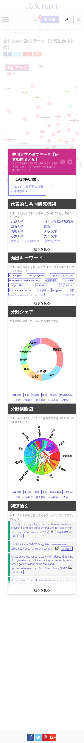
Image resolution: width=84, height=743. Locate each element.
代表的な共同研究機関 (27, 187)
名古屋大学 (52, 241)
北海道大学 (52, 246)
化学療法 (39, 300)
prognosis (58, 290)
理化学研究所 (64, 532)
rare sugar (15, 275)
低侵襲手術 (51, 280)
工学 (26, 395)
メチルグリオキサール (62, 275)
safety (55, 300)
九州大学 (50, 236)
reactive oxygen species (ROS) (26, 295)
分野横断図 (19, 191)
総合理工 (28, 400)
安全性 (70, 300)
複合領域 (40, 400)
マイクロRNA (16, 285)
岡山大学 (17, 226)
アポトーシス (67, 285)
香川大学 (18, 536)
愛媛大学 (17, 236)
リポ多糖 (42, 290)
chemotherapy (17, 300)
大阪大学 (50, 231)
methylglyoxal (36, 275)
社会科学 (53, 400)
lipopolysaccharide (20, 290)
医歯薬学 (16, 395)
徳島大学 (17, 231)
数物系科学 (66, 395)
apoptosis (41, 285)
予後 (72, 290)
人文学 (64, 400)
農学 (44, 395)
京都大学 (17, 221)
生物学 (35, 395)
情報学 (53, 395)
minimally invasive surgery (24, 280)
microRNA (68, 280)
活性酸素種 (68, 295)
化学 (18, 400)
